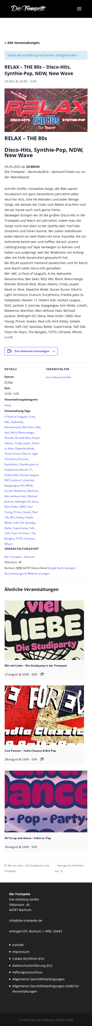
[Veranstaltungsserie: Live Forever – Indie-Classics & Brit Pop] (42, 759)
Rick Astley (16, 517)
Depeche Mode (24, 448)
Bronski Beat (23, 438)
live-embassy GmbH (58, 377)
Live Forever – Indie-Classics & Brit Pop (30, 751)
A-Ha (32, 417)
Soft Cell (18, 523)
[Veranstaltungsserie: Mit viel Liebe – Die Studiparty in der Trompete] (42, 674)
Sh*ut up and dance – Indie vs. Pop (28, 838)
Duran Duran (12, 454)
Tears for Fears (20, 533)
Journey (29, 480)
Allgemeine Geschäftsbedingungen (38, 979)
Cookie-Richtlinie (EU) (28, 958)
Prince (17, 512)
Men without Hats (15, 496)
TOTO (19, 538)
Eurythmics (11, 464)
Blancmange (26, 432)
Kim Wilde (27, 485)
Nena (34, 501)
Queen (27, 512)
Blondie (9, 438)
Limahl (8, 491)
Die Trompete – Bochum (19, 557)
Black (13, 432)
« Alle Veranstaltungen (22, 43)
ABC (7, 422)
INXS (7, 480)
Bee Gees (28, 427)
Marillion (32, 491)
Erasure (23, 459)
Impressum (20, 952)
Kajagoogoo (11, 485)
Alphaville (17, 422)
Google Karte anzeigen (62, 568)
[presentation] (44, 630)
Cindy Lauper (23, 443)
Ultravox (29, 538)
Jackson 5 (17, 480)
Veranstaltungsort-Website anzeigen (27, 573)
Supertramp (20, 528)
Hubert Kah (11, 475)
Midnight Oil (22, 501)
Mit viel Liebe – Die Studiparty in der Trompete (36, 665)
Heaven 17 (25, 470)
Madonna (20, 491)
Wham (8, 544)
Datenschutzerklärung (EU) (32, 965)
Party (7, 405)
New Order (11, 507)
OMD (22, 507)
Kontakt (18, 945)
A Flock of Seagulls (15, 417)
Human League (29, 475)
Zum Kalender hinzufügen (32, 351)
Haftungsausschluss (27, 972)
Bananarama (12, 427)
